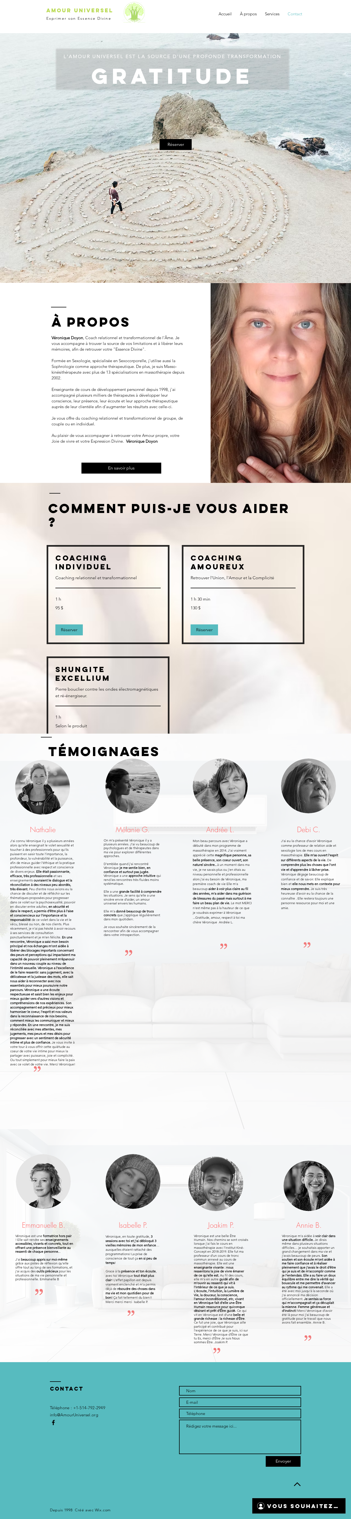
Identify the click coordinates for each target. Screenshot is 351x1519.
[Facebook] (53, 1422)
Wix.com (103, 1510)
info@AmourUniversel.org (74, 1414)
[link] (108, 562)
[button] (69, 629)
